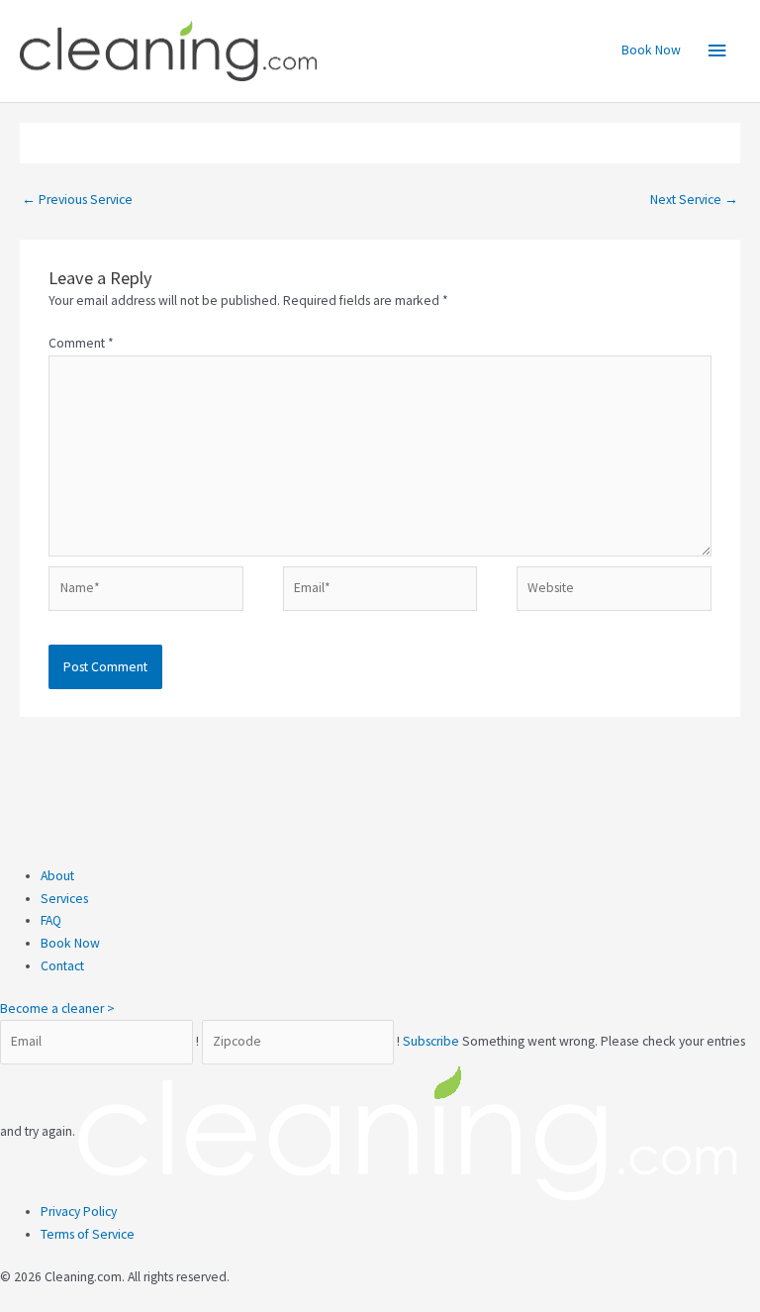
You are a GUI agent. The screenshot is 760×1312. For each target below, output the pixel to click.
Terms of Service (88, 1234)
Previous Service (77, 199)
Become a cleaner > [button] (57, 1008)
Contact (62, 966)
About (57, 875)
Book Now (651, 50)
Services (64, 898)
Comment (81, 343)
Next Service (694, 199)
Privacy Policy (79, 1211)
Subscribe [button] (432, 1041)
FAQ (51, 920)
